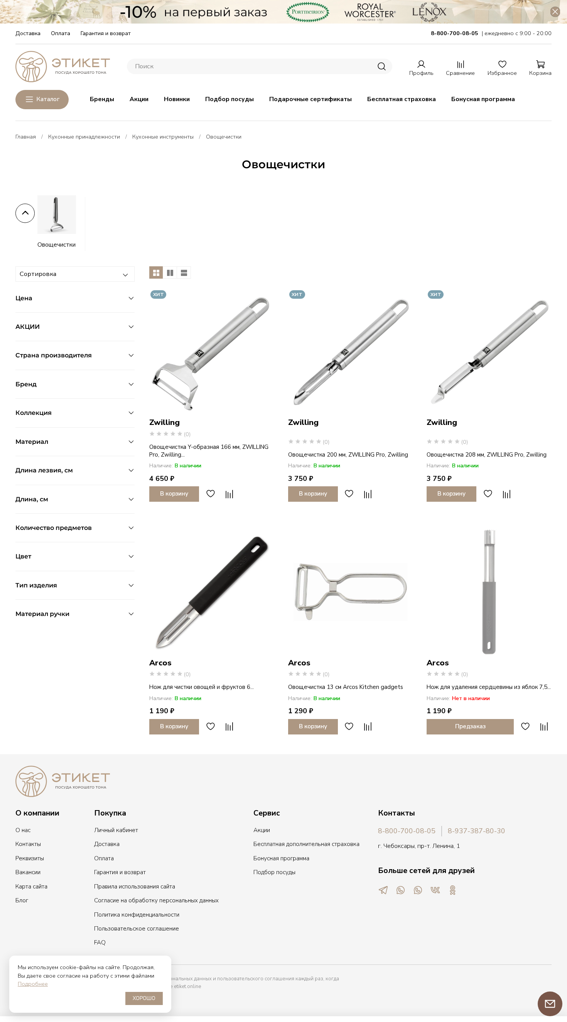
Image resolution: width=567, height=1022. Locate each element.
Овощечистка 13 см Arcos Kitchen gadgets (345, 687)
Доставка (27, 33)
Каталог (47, 99)
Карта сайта (31, 886)
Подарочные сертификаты (310, 99)
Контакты (28, 844)
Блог (21, 900)
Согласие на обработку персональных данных (156, 900)
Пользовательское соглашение (136, 928)
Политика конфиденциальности (136, 915)
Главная (25, 136)
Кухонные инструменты (163, 136)
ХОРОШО (144, 998)
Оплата (60, 33)
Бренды (102, 99)
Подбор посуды (229, 99)
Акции (139, 99)
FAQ (100, 942)
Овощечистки (56, 245)
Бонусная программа (483, 99)
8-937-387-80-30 (476, 831)
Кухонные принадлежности (84, 136)
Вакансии (27, 872)
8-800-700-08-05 (406, 831)
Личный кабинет (116, 830)
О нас (22, 830)
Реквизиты (29, 858)
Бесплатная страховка (401, 99)
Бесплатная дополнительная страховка (306, 844)
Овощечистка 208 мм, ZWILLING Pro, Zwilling (487, 455)
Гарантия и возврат (106, 33)
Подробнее (33, 984)
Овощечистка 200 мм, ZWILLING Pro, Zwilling (348, 455)
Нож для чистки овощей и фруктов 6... (201, 687)
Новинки (177, 99)
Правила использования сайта (134, 886)
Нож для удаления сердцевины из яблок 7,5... (489, 687)
